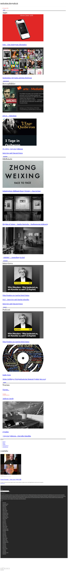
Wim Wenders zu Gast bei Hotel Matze (16, 295)
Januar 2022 (5, 511)
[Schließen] (1, 568)
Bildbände (5, 156)
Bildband (30, 494)
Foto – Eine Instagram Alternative (15, 44)
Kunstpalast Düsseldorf (43, 496)
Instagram (22, 496)
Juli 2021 (4, 519)
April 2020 (4, 535)
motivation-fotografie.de (9, 3)
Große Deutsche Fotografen (59, 494)
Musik (13, 497)
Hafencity (10, 496)
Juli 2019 (4, 543)
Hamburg (14, 496)
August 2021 (5, 518)
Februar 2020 (5, 538)
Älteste (4, 443)
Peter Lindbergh (25, 497)
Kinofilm (35, 496)
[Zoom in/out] (8, 568)
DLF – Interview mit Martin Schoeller (16, 299)
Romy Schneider (46, 497)
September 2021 (5, 517)
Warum (4, 382)
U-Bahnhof (12, 498)
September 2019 (5, 542)
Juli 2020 (4, 531)
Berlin (27, 494)
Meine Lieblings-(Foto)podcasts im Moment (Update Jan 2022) (24, 379)
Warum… (6, 389)
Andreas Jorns (11, 494)
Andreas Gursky (8, 398)
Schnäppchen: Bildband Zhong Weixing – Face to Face (22, 191)
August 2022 (5, 505)
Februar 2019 (5, 548)
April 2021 (4, 523)
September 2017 (5, 552)
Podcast (5, 307)
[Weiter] (3, 569)
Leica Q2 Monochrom (62, 496)
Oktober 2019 (5, 540)
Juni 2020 (4, 532)
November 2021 (5, 514)
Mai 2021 (4, 522)
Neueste (4, 441)
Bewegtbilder (6, 81)
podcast (29, 497)
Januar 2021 (5, 527)
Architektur (17, 494)
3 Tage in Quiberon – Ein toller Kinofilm (17, 436)
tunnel (8, 498)
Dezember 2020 (5, 528)
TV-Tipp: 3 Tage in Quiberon (13, 149)
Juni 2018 (4, 551)
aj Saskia (6, 432)
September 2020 (5, 530)
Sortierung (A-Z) (5, 445)
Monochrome (9, 497)
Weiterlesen (2, 483)
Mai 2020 (4, 534)
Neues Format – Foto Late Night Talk (10, 479)
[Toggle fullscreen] (5, 568)
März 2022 (4, 509)
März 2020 (4, 536)
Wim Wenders (23, 498)
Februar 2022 (5, 510)
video (15, 498)
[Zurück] (1, 569)
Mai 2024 (4, 502)
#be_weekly (2, 494)
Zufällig (4, 444)
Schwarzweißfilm (52, 497)
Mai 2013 (4, 553)
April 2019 (4, 547)
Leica (57, 496)
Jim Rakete (32, 496)
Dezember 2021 (5, 513)
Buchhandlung (34, 494)
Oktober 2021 (5, 515)
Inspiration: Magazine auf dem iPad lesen (17, 78)
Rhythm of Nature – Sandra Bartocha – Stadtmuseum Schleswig (25, 224)
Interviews (5, 260)
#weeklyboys (7, 494)
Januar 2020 (5, 539)
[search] (9, 491)
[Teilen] (3, 568)
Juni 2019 (4, 544)
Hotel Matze (18, 496)
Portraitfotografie (34, 497)
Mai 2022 (4, 506)
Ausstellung (21, 494)
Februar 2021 (5, 526)
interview (25, 496)
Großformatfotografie (4, 496)
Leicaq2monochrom (3, 497)
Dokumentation (45, 494)
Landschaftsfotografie (52, 496)
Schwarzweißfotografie (59, 497)
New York (16, 497)
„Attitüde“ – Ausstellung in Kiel (14, 257)
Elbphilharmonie (51, 494)
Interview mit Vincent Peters (13, 153)
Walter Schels (18, 498)
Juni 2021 (4, 521)
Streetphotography (3, 498)
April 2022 (4, 507)
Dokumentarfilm (40, 494)
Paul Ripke (20, 497)
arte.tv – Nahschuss (9, 116)
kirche (38, 496)
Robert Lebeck (40, 497)
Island (29, 496)
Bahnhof (24, 494)
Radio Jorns (7, 375)
